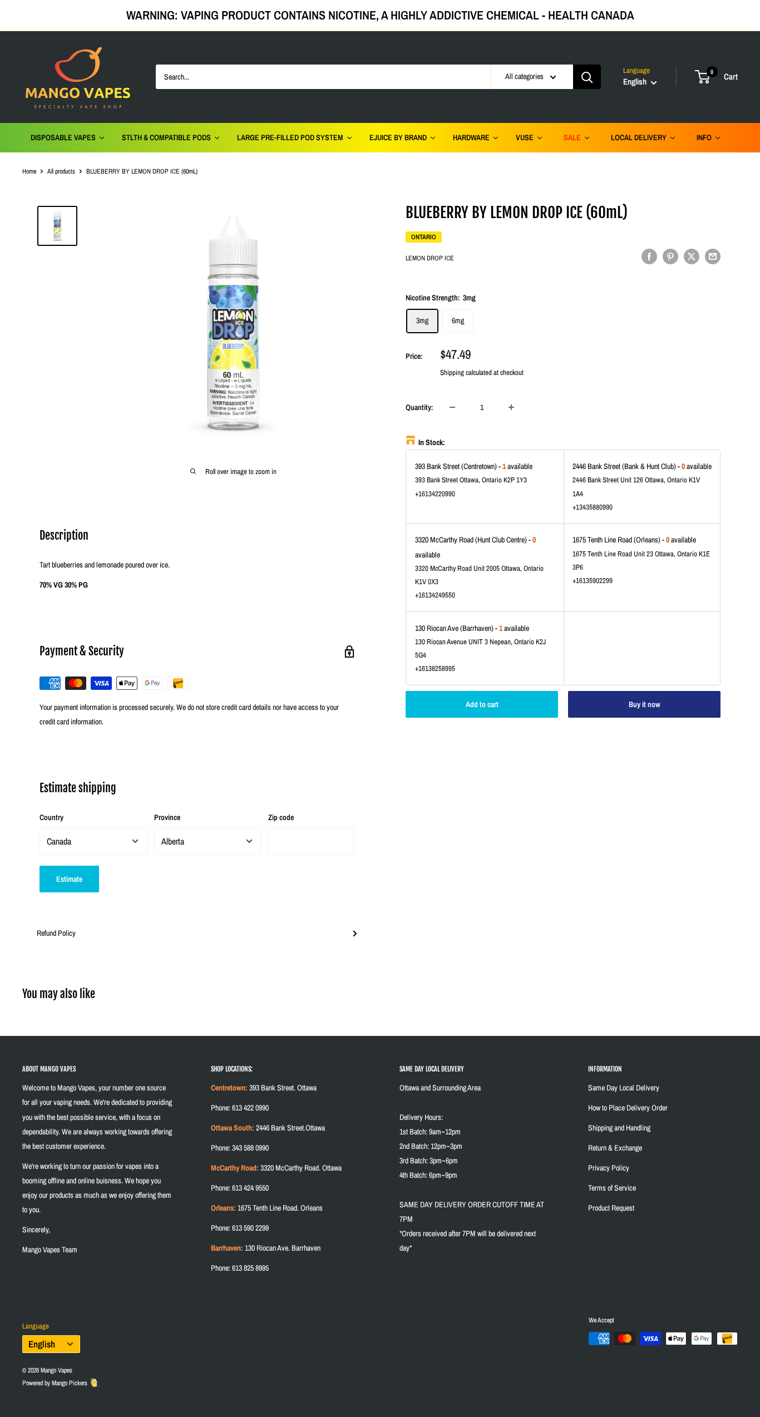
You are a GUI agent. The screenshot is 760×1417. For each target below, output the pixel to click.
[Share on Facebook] (649, 256)
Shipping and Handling (619, 1128)
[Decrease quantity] (452, 407)
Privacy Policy (608, 1168)
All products (61, 171)
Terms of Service (612, 1188)
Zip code (281, 817)
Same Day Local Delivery (623, 1088)
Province (167, 817)
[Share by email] (712, 256)
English (41, 1344)
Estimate (69, 879)
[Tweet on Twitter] (691, 256)
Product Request (611, 1208)
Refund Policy (56, 933)
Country (51, 817)
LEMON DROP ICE (430, 257)
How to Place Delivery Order (628, 1108)
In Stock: (431, 442)
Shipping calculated (466, 372)
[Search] (587, 77)
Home (29, 171)
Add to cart (482, 704)
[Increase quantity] (511, 407)
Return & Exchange (615, 1148)
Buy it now (644, 704)
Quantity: (419, 407)
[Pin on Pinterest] (670, 256)
